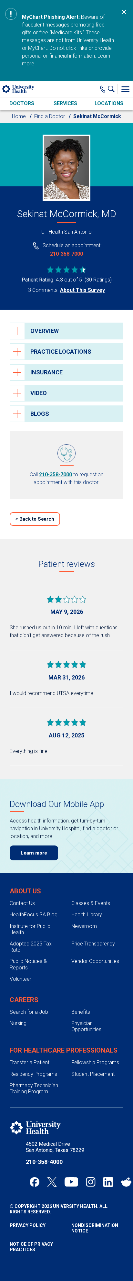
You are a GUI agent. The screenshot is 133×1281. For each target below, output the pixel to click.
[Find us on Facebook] (34, 1182)
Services (65, 103)
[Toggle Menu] (125, 89)
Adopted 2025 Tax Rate (31, 947)
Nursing (18, 1023)
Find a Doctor (49, 116)
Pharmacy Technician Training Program (34, 1088)
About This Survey (82, 290)
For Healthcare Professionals (64, 1050)
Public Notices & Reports (28, 964)
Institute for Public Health (30, 929)
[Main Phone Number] (103, 89)
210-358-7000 (66, 254)
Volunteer (20, 979)
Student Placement (93, 1074)
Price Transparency (93, 944)
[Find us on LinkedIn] (108, 1182)
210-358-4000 (44, 1161)
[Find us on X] (52, 1182)
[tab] (66, 331)
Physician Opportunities (86, 1026)
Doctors (21, 103)
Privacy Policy (28, 1225)
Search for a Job (29, 1012)
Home (19, 116)
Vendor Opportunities (95, 961)
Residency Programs (33, 1074)
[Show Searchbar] (113, 89)
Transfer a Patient (29, 1062)
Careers (24, 1000)
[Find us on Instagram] (90, 1182)
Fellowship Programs (95, 1062)
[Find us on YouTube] (71, 1182)
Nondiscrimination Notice (94, 1228)
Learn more (34, 853)
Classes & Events (90, 903)
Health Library (86, 914)
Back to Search (34, 519)
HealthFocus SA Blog (33, 914)
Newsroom (84, 926)
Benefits (80, 1012)
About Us (25, 891)
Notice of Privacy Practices (31, 1247)
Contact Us (22, 903)
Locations (109, 103)
